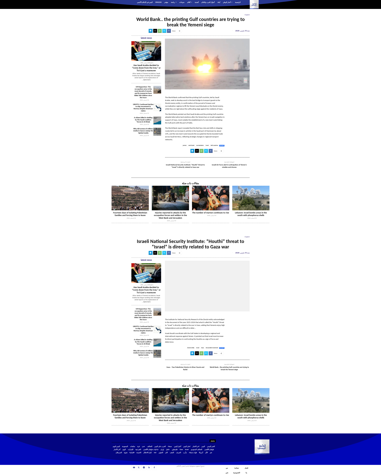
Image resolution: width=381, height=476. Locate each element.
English (247, 15)
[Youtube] (134, 467)
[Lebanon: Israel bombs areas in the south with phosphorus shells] (251, 198)
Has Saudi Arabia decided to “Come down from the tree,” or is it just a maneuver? (146, 68)
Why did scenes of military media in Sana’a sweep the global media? (143, 131)
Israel (207, 145)
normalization (200, 145)
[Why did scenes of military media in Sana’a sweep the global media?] (157, 132)
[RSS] (149, 467)
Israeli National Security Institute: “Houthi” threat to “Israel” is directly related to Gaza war (185, 166)
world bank (191, 145)
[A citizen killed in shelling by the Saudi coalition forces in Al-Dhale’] (157, 120)
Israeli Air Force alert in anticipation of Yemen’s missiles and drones (229, 166)
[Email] (155, 31)
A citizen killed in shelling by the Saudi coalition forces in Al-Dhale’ (143, 120)
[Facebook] (169, 31)
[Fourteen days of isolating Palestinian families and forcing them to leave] (130, 198)
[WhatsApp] (160, 31)
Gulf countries (214, 145)
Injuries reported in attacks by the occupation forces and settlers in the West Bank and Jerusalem (170, 215)
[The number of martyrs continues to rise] (210, 198)
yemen (185, 145)
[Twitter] (164, 31)
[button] (123, 2)
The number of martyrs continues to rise (210, 213)
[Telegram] (151, 31)
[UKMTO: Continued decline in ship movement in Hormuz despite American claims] (157, 107)
